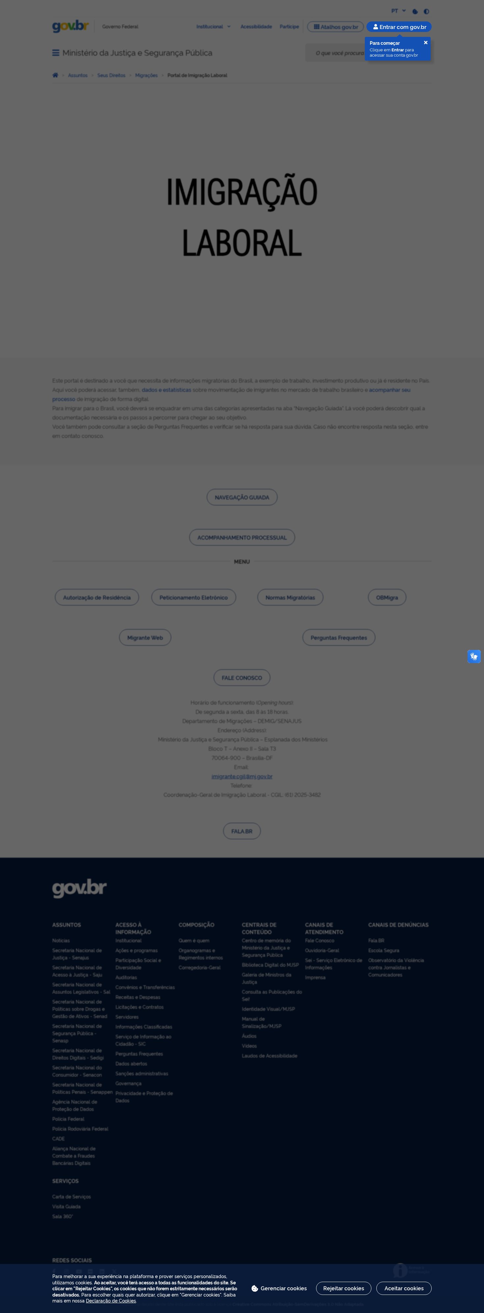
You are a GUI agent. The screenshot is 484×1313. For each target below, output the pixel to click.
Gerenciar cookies (284, 1288)
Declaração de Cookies (111, 1300)
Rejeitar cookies (343, 1288)
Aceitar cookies (404, 1288)
